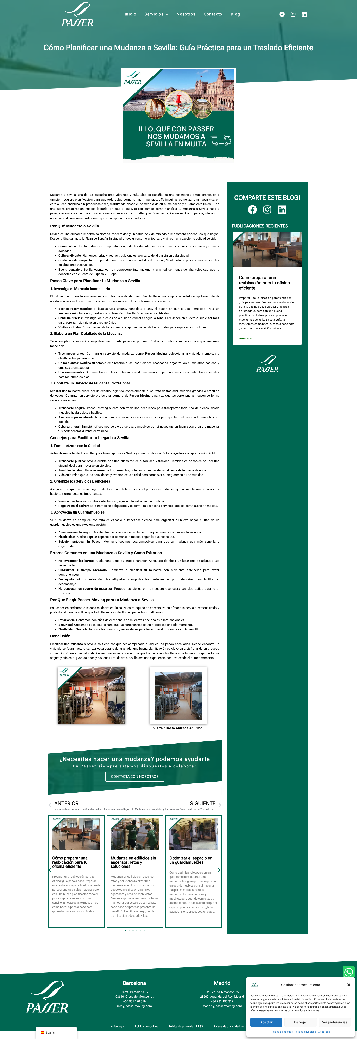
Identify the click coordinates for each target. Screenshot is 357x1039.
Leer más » (246, 338)
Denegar (300, 1022)
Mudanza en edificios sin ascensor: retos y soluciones (133, 862)
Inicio (131, 14)
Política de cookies (282, 1031)
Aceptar (266, 1022)
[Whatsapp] (349, 972)
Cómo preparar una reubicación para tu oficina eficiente (70, 862)
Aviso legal (324, 1031)
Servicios (154, 14)
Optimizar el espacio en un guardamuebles (190, 860)
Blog (235, 14)
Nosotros (186, 14)
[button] (349, 985)
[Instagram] (293, 14)
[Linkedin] (304, 14)
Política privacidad (305, 1031)
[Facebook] (282, 14)
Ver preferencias (334, 1022)
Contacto (213, 14)
